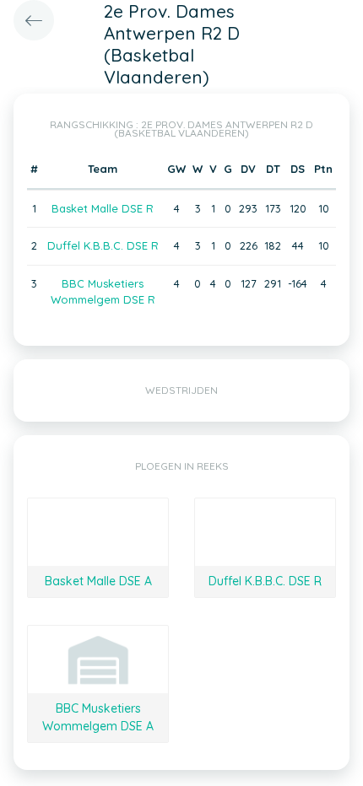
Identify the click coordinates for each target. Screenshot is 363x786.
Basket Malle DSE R (102, 208)
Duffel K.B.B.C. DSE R (103, 245)
